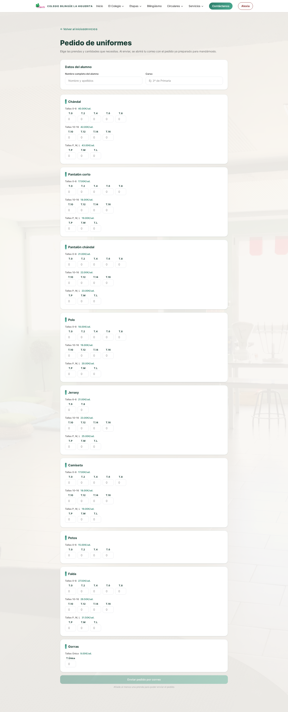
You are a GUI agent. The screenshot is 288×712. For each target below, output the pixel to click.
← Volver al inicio (71, 29)
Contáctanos (220, 6)
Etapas (134, 6)
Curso (149, 73)
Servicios (194, 6)
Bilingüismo (154, 6)
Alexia (245, 6)
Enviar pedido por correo (144, 679)
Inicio (99, 6)
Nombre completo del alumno (82, 73)
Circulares (173, 6)
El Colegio (114, 6)
